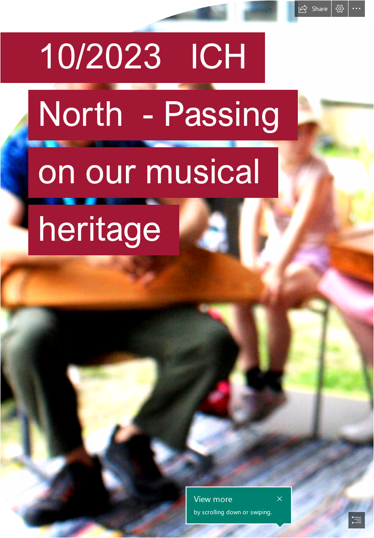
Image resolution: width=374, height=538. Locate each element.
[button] (313, 8)
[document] (187, 269)
